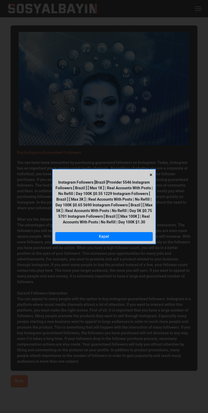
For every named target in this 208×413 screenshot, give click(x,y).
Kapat (104, 236)
